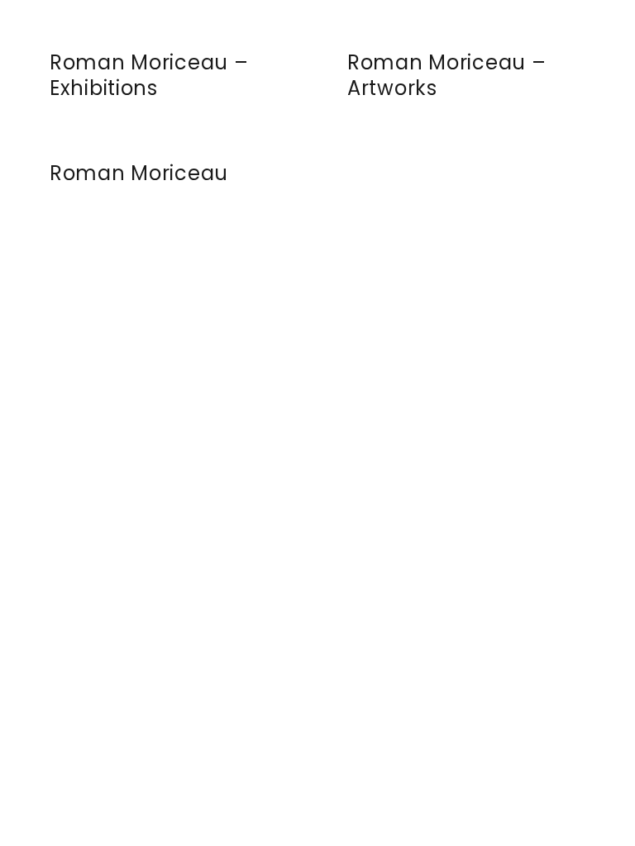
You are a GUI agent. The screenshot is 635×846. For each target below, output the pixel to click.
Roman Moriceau (139, 173)
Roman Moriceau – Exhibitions (149, 75)
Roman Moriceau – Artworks (447, 75)
